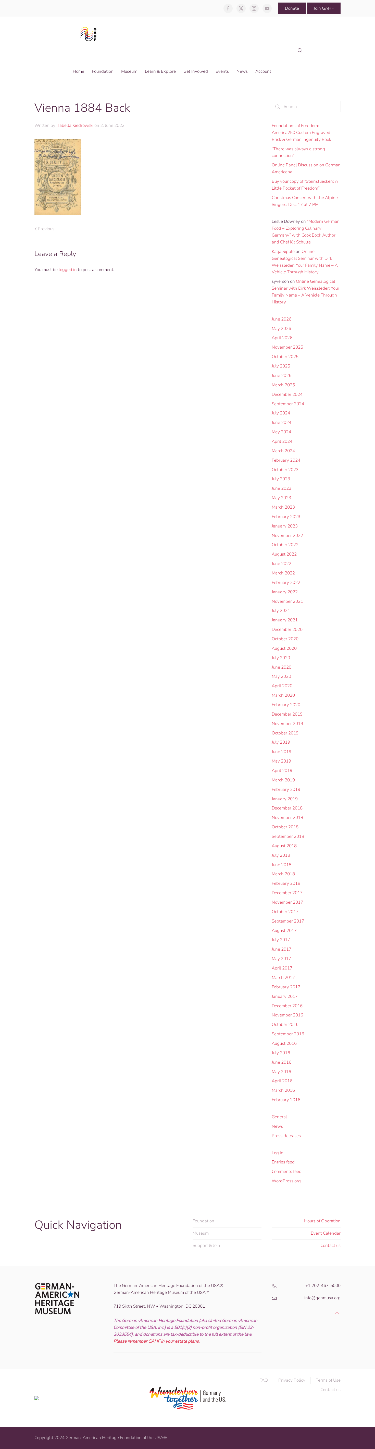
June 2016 (281, 1062)
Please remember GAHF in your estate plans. (157, 1341)
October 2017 (285, 912)
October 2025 (285, 357)
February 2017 (286, 987)
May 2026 (281, 328)
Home (78, 71)
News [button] (242, 71)
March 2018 (283, 874)
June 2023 (281, 488)
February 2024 (286, 460)
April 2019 (282, 770)
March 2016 (283, 1090)
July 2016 (281, 1053)
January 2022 (285, 592)
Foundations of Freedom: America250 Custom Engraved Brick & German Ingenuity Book (301, 132)
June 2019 (281, 752)
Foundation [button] (103, 71)
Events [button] (222, 71)
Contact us (330, 1245)
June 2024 (281, 422)
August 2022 (284, 554)
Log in (277, 1153)
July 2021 (281, 610)
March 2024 (283, 451)
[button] (299, 50)
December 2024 (287, 394)
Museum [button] (129, 71)
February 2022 (286, 582)
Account (263, 71)
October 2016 (285, 1024)
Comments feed (287, 1171)
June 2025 (281, 375)
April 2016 (282, 1081)
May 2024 (281, 432)
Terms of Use (328, 1380)
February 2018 (286, 883)
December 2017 (287, 893)
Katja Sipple (283, 251)
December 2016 (287, 1006)
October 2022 (285, 545)
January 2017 (285, 996)
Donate (292, 8)
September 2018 (288, 836)
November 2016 (287, 1015)
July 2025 (281, 366)
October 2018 (285, 827)
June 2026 (281, 319)
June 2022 (281, 564)
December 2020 (287, 629)
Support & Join (206, 1245)
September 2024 (288, 404)
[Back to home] (90, 34)
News (277, 1126)
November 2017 (287, 902)
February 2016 (286, 1100)
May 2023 (281, 498)
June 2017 (281, 949)
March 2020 (283, 695)
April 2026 (282, 338)
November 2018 (287, 817)
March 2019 (283, 780)
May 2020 (281, 676)
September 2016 (288, 1034)
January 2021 (285, 620)
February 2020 (286, 705)
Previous (46, 229)
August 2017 (284, 931)
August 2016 (284, 1043)
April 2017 (282, 968)
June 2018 (281, 865)
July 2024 (281, 413)
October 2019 (285, 733)
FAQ (263, 1380)
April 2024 (282, 441)
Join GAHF (324, 8)
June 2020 (281, 667)
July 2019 (281, 742)
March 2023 (283, 507)
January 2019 (285, 799)
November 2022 (287, 535)
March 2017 (283, 977)
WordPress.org (286, 1181)
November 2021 (287, 601)
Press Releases (286, 1136)
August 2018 (284, 846)
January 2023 (285, 526)
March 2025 (283, 385)
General (279, 1117)
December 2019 (287, 714)
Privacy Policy (291, 1380)
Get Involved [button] (195, 71)
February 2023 (286, 517)
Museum (201, 1233)
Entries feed (283, 1162)
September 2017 (288, 921)
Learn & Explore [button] (160, 71)
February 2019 (286, 789)
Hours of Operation (322, 1221)
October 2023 (285, 470)
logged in (68, 270)
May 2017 (281, 959)
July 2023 (281, 479)
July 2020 (281, 658)
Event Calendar (326, 1233)
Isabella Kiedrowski (74, 125)
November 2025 (287, 347)
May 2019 (281, 761)
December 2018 (287, 808)
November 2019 (287, 724)
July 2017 (281, 940)
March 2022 (283, 573)
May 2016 (281, 1072)
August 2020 (284, 648)
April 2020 (282, 686)
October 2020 (285, 639)
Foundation (203, 1221)
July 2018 (281, 855)
